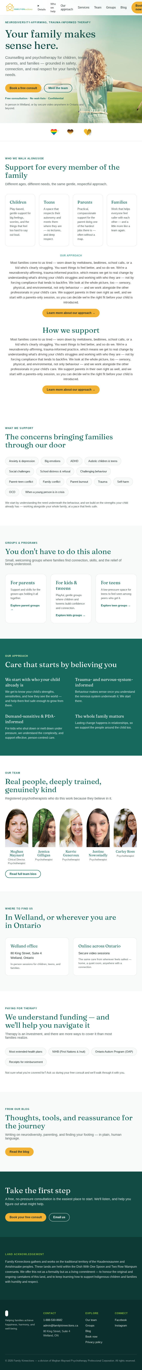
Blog (124, 7)
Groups (111, 7)
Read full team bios (23, 874)
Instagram (121, 1325)
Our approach (67, 7)
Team (97, 7)
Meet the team (58, 88)
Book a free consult (23, 88)
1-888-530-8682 (52, 1319)
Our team (91, 1319)
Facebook (121, 1319)
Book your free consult (26, 1217)
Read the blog (19, 1151)
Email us (59, 1217)
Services (83, 7)
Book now (91, 1336)
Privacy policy (93, 1342)
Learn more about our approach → (71, 312)
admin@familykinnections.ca (60, 1325)
